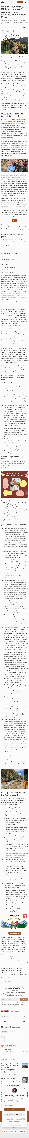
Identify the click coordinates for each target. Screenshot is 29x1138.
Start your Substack (11, 1131)
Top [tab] (3, 1059)
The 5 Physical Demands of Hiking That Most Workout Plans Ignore (9, 1065)
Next (24, 1021)
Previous (6, 1021)
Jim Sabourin (7, 1045)
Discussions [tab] (12, 1059)
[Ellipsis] (27, 1045)
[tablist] (7, 1031)
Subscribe (20, 2)
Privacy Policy (17, 1121)
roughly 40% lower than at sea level (13, 121)
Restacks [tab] (11, 1031)
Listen (25, 27)
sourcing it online (19, 597)
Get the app (22, 1131)
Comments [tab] (4, 1031)
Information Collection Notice (15, 1004)
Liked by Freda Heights (10, 1047)
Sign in (26, 2)
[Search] (26, 1059)
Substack (7, 1135)
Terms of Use (22, 1002)
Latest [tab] (6, 1059)
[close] (24, 1088)
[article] (14, 1069)
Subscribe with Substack (15, 1114)
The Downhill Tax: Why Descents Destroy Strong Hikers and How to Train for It (10, 1080)
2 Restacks (16, 1011)
